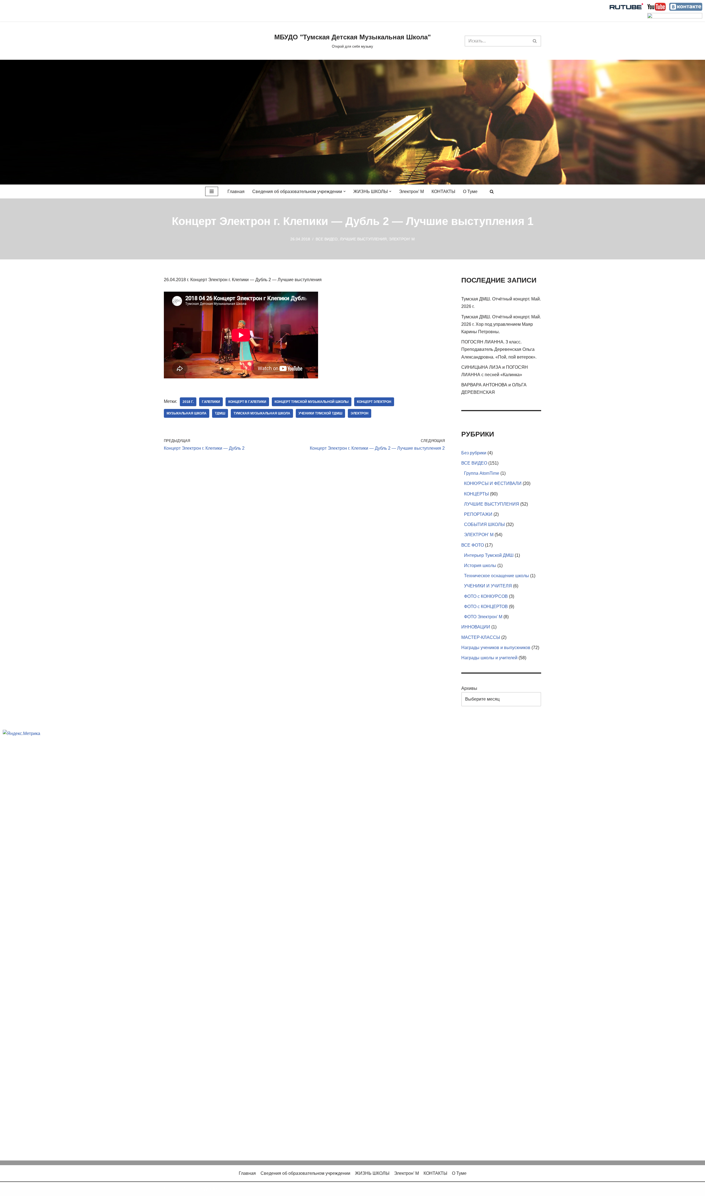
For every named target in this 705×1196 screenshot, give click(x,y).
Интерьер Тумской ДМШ (489, 555)
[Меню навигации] (211, 191)
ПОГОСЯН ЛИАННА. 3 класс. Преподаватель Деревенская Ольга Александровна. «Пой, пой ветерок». (498, 349)
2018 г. (188, 402)
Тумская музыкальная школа (262, 413)
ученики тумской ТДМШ (320, 413)
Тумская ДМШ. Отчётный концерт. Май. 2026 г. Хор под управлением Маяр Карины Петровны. (501, 324)
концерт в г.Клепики (247, 402)
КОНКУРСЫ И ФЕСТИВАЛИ (493, 483)
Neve (169, 1189)
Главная (236, 191)
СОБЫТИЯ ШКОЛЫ (484, 524)
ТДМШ (220, 413)
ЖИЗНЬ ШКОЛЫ (372, 1173)
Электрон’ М (411, 191)
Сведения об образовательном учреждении (305, 1173)
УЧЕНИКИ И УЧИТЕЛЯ (488, 586)
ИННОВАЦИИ (475, 627)
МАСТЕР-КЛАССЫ (480, 637)
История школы (480, 565)
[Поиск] (535, 41)
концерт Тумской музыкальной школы (312, 402)
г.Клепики (211, 402)
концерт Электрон (374, 402)
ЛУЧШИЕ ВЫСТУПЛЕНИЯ (363, 239)
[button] (344, 191)
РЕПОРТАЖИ (478, 514)
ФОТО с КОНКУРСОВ (486, 596)
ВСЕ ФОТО (472, 545)
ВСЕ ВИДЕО (327, 239)
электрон (359, 413)
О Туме (470, 191)
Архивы (469, 688)
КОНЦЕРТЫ (476, 494)
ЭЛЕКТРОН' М (402, 239)
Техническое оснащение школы (496, 575)
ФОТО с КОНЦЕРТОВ (486, 606)
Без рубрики (473, 453)
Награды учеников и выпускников (495, 647)
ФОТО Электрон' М (483, 616)
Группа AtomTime (481, 473)
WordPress (214, 1189)
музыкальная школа (187, 413)
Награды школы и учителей (489, 657)
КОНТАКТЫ (443, 191)
